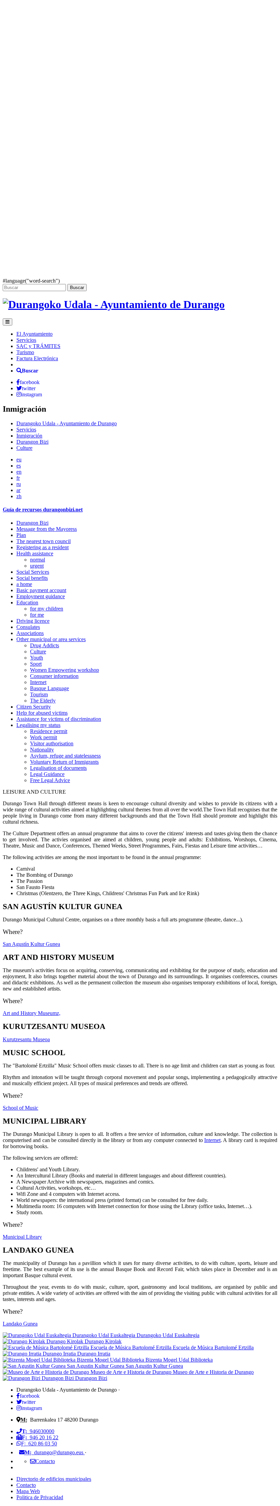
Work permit (43, 737)
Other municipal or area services (51, 639)
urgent (37, 566)
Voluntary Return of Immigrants (64, 762)
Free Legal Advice (50, 780)
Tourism (39, 694)
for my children (46, 609)
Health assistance (34, 553)
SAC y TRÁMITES (38, 346)
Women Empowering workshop (64, 670)
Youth (36, 658)
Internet (38, 682)
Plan (21, 535)
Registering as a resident (42, 547)
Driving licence (33, 621)
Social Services (32, 572)
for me (37, 615)
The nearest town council (43, 541)
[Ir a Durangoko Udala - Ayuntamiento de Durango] (114, 304)
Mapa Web (28, 1491)
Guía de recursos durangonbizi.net (43, 509)
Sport (36, 664)
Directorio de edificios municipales (53, 1479)
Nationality (42, 749)
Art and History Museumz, (31, 1013)
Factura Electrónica (37, 358)
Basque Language (49, 688)
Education (27, 602)
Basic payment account (41, 590)
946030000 (38, 1431)
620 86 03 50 (39, 1443)
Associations (30, 633)
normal (37, 559)
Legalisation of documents (58, 768)
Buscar (77, 287)
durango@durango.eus (55, 1452)
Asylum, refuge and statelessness (65, 756)
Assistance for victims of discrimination (58, 719)
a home (24, 584)
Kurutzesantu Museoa (26, 1039)
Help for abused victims (42, 713)
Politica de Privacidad (39, 1497)
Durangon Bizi (32, 442)
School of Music (20, 1108)
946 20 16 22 (40, 1437)
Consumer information (54, 676)
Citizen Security (33, 707)
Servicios (26, 340)
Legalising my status (38, 725)
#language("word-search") (31, 281)
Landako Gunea (20, 1324)
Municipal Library (22, 1237)
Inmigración (29, 436)
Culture (24, 448)
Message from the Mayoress (46, 529)
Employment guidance (40, 596)
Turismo (25, 352)
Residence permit (48, 731)
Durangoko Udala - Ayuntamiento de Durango (66, 423)
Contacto (26, 1485)
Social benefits (32, 578)
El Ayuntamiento (34, 334)
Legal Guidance (47, 774)
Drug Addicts (44, 645)
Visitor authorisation (51, 743)
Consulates (28, 627)
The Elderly (43, 700)
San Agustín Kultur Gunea (31, 944)
